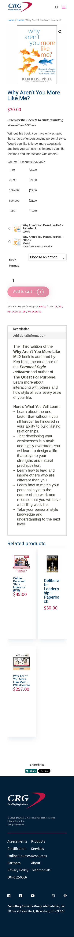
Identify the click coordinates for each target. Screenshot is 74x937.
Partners (13, 863)
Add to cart (22, 291)
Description (21, 329)
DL (56, 306)
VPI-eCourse (34, 311)
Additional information (29, 336)
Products (38, 841)
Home (10, 20)
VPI (24, 311)
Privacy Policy (17, 870)
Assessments (17, 841)
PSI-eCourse (14, 311)
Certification (16, 848)
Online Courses (19, 855)
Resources (39, 855)
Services (37, 848)
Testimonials (40, 870)
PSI (60, 306)
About (35, 863)
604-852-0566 (17, 877)
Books (20, 20)
